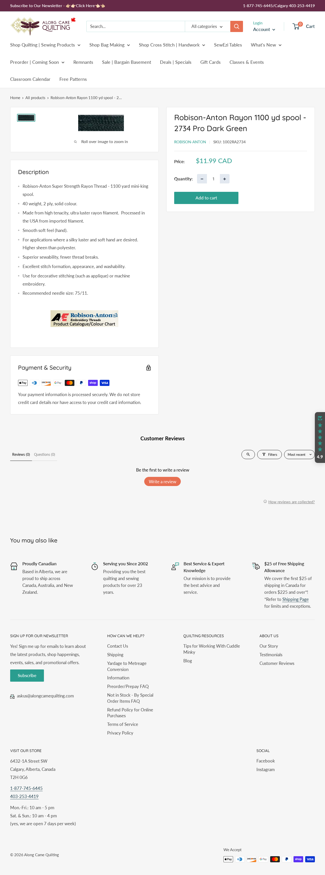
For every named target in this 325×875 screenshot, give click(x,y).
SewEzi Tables (228, 45)
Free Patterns (73, 79)
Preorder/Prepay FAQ (128, 686)
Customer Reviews (276, 663)
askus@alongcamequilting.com (45, 695)
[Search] (236, 26)
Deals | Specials (175, 62)
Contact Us (117, 646)
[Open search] (248, 454)
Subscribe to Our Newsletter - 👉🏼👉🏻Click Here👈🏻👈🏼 (57, 5)
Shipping (115, 654)
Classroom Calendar (30, 79)
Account (262, 29)
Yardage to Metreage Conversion (127, 666)
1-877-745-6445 (26, 788)
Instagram (265, 769)
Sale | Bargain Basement (126, 62)
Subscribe (27, 675)
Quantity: (183, 178)
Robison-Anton (190, 141)
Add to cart (206, 197)
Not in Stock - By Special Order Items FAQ (130, 698)
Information (118, 677)
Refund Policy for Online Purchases (130, 712)
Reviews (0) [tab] (21, 454)
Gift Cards (210, 62)
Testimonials (270, 654)
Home (15, 97)
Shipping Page (295, 599)
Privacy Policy (120, 733)
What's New (263, 45)
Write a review (162, 481)
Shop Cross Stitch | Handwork (169, 45)
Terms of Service (122, 724)
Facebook (265, 760)
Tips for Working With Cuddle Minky (211, 649)
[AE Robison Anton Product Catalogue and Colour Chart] (84, 318)
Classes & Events (247, 62)
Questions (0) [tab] (44, 454)
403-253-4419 (24, 796)
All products (35, 97)
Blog (187, 660)
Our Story (268, 646)
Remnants (83, 62)
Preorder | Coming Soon (34, 62)
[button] (320, 437)
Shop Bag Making (106, 45)
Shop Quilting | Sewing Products (42, 45)
